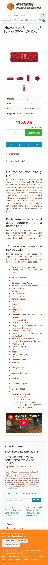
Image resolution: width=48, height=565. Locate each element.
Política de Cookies (10, 561)
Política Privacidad (12, 510)
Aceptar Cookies (11, 545)
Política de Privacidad (11, 488)
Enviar (36, 500)
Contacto (32, 20)
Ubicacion (9, 518)
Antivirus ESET (32, 515)
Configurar (9, 540)
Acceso (20, 20)
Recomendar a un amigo (17, 161)
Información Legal (34, 507)
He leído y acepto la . (23, 493)
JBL (26, 99)
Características (12, 154)
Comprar (33, 132)
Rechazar (22, 540)
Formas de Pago (33, 513)
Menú (9, 20)
